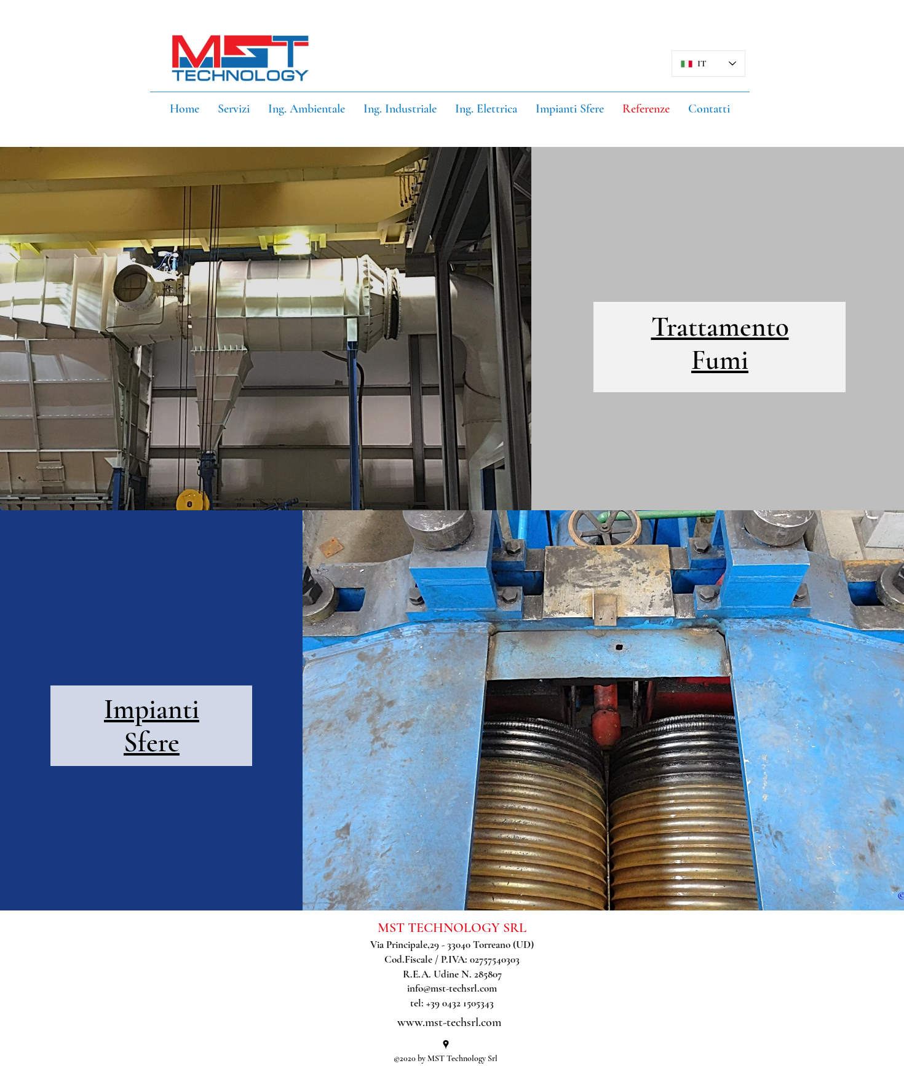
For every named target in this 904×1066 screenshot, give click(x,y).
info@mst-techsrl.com (452, 988)
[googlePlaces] (446, 1044)
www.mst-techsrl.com (449, 1022)
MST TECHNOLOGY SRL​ (452, 928)
